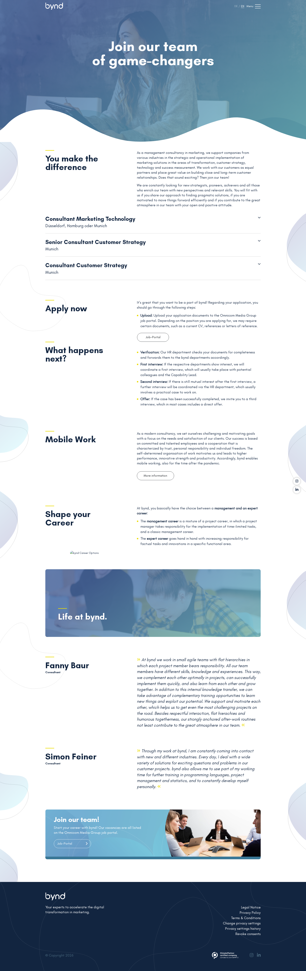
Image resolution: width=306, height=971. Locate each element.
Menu (249, 6)
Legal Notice (251, 907)
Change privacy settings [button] (242, 923)
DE (236, 6)
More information (155, 476)
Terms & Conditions (246, 918)
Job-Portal (153, 337)
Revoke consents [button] (248, 934)
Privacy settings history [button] (243, 928)
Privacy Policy (250, 912)
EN (242, 6)
